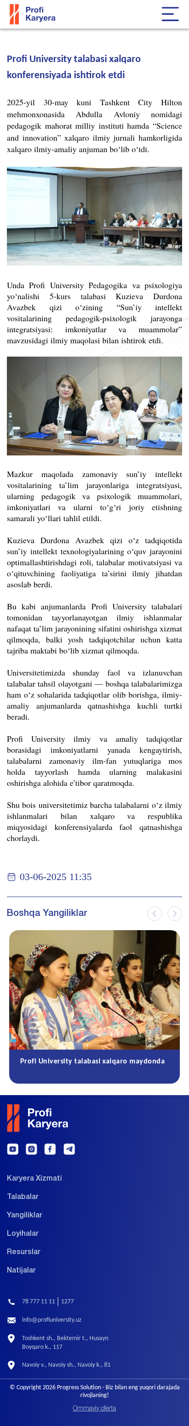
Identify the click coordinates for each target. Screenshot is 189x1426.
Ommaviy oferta (94, 1409)
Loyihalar (23, 1234)
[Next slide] (174, 913)
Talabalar (23, 1197)
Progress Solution (79, 1387)
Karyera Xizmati (34, 1179)
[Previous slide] (154, 913)
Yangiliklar (24, 1215)
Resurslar (23, 1252)
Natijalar (21, 1270)
